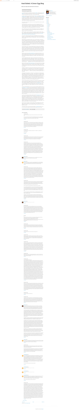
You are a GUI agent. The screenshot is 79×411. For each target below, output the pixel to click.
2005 (47, 23)
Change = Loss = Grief (25, 87)
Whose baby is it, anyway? (50, 37)
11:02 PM (25, 133)
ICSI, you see (48, 35)
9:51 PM (25, 256)
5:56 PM (25, 364)
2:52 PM (25, 164)
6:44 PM (25, 294)
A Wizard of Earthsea (40, 16)
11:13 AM (25, 154)
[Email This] (31, 109)
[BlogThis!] (32, 109)
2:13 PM (25, 342)
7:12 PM (25, 221)
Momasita (25, 161)
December (48, 24)
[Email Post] (30, 109)
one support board (38, 106)
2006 (47, 22)
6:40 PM (25, 290)
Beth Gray (25, 156)
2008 (47, 21)
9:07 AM (25, 352)
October (48, 25)
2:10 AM (25, 302)
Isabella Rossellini (24, 16)
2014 (47, 18)
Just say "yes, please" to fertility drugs (51, 39)
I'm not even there (49, 38)
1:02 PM (25, 213)
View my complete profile (49, 15)
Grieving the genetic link (50, 36)
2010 (47, 19)
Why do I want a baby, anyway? (50, 33)
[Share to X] (33, 109)
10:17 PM (25, 232)
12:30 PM (25, 178)
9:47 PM (25, 127)
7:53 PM (25, 228)
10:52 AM (25, 119)
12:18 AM (25, 239)
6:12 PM (25, 380)
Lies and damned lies (49, 34)
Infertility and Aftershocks (32, 53)
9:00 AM (25, 337)
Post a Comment (25, 400)
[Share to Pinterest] (34, 109)
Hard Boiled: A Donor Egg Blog (32, 3)
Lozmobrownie (25, 354)
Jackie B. (25, 339)
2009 (47, 20)
